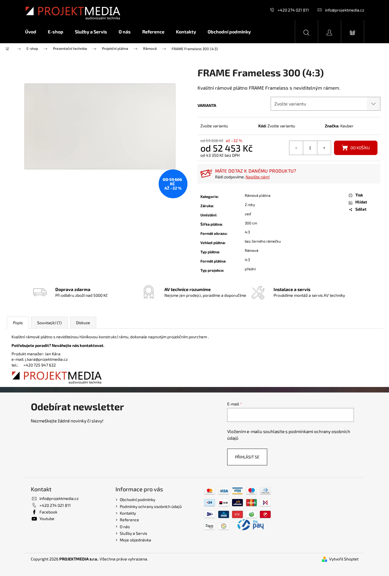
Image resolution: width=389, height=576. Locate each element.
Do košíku (360, 147)
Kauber (347, 125)
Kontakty (128, 513)
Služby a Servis (133, 533)
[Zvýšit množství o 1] (324, 148)
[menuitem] (33, 31)
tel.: (17, 364)
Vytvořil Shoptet (343, 558)
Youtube (46, 518)
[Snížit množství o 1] (296, 148)
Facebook (48, 511)
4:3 (247, 232)
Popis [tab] (18, 322)
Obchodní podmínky (137, 499)
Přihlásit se (247, 456)
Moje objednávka (135, 539)
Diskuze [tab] (83, 322)
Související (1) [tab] (49, 322)
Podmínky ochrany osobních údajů (151, 506)
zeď (248, 213)
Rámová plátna (257, 195)
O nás (125, 526)
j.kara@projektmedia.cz (46, 359)
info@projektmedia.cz (344, 9)
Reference (129, 519)
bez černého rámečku (263, 241)
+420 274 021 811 (293, 9)
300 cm (251, 223)
